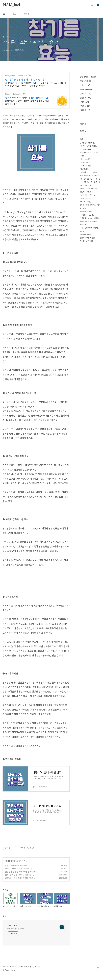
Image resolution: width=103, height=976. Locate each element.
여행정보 (85, 106)
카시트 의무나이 (91, 188)
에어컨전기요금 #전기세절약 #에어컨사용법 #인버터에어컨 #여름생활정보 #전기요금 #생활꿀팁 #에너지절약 (90, 180)
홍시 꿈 (82, 241)
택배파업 (91, 142)
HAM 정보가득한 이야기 (15, 928)
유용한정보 (86, 89)
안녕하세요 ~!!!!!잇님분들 (88, 172)
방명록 (26, 13)
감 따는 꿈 (83, 218)
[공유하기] (10, 848)
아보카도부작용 (85, 201)
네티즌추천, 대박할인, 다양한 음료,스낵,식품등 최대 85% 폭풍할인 (27, 102)
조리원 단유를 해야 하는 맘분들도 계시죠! (90, 206)
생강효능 (92, 195)
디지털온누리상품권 (86, 215)
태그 (14, 13)
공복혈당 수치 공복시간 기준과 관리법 (19, 878)
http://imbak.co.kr (13, 94)
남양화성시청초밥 (86, 234)
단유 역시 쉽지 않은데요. (88, 146)
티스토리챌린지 (85, 162)
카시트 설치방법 (85, 198)
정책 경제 (85, 81)
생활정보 (85, 97)
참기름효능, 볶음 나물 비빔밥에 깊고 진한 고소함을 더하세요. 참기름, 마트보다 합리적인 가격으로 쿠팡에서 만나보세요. (35, 84)
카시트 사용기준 (85, 165)
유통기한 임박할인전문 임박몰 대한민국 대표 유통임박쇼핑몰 (28, 97)
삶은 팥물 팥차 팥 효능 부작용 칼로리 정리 (20, 871)
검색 (92, 5)
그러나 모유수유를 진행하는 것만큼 (89, 229)
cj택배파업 (89, 241)
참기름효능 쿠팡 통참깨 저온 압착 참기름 (25, 79)
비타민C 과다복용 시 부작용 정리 (17, 868)
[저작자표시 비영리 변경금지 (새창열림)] (30, 848)
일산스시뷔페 (84, 238)
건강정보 (9, 861)
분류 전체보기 (88, 76)
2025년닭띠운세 (85, 149)
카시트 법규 (84, 195)
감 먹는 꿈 (83, 142)
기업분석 (85, 85)
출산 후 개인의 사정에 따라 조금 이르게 (89, 223)
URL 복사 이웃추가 (86, 192)
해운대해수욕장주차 (86, 211)
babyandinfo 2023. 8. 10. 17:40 (89, 154)
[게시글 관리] (13, 848)
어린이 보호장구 (85, 159)
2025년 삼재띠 (93, 218)
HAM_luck (12, 5)
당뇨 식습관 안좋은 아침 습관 (16, 865)
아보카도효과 (84, 169)
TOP (98, 968)
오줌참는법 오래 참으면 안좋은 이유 (18, 875)
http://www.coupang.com (16, 76)
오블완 (92, 238)
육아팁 (84, 102)
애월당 (82, 188)
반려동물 (85, 110)
